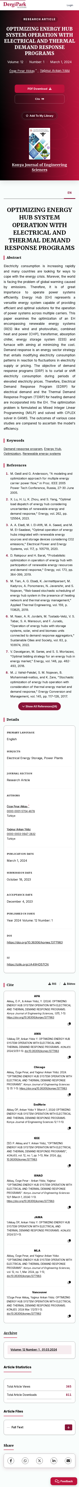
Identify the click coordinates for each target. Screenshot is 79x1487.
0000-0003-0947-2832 (21, 833)
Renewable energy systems (42, 453)
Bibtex (71, 983)
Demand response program (23, 449)
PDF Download (37, 88)
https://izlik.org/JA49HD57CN (28, 964)
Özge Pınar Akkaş (22, 71)
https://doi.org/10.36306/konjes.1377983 (35, 942)
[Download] (68, 1427)
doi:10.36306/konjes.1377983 (42, 1051)
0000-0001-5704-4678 (21, 811)
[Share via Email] (68, 1460)
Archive (10, 1333)
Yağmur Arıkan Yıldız (55, 70)
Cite (37, 98)
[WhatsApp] (25, 1460)
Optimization (12, 453)
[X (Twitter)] (39, 1460)
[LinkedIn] (54, 1460)
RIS (54, 983)
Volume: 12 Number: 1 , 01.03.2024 (33, 1349)
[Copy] (69, 1024)
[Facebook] (11, 1460)
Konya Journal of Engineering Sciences (39, 167)
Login (70, 5)
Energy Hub (52, 449)
